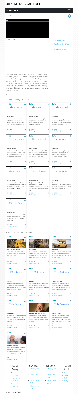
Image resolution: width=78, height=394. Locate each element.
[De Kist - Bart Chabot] (62, 171)
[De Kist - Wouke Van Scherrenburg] (16, 243)
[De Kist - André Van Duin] (16, 203)
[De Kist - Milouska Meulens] (16, 139)
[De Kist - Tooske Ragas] (16, 107)
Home (65, 372)
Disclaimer (66, 378)
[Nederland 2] (69, 16)
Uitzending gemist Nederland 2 (61, 50)
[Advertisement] (27, 55)
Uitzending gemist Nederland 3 (17, 385)
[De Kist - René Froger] (62, 139)
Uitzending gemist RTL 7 (34, 381)
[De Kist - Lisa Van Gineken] (16, 171)
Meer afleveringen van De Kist (61, 41)
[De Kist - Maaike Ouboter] (39, 107)
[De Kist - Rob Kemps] (62, 107)
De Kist (8, 15)
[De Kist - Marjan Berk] (39, 243)
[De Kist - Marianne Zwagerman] (16, 339)
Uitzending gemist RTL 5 (34, 375)
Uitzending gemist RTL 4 (34, 370)
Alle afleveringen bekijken (12, 131)
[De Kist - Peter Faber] (61, 243)
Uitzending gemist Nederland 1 (17, 373)
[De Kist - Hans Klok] (39, 272)
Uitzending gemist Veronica (51, 381)
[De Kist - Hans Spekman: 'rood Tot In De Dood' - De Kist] (39, 307)
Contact (66, 375)
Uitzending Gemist (12, 10)
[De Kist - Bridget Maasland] (39, 171)
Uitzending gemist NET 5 (51, 370)
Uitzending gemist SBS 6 (51, 375)
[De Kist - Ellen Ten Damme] (16, 304)
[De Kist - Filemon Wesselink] (61, 304)
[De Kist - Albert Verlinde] (39, 139)
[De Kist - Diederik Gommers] (61, 272)
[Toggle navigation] (69, 10)
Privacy (66, 381)
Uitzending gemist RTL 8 (34, 387)
